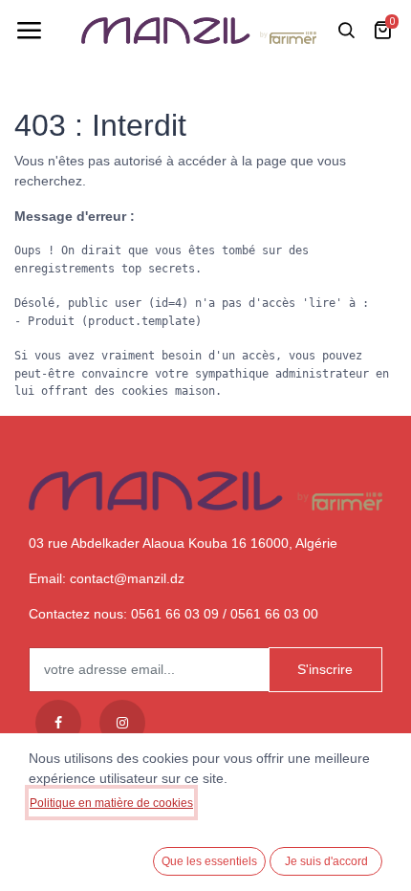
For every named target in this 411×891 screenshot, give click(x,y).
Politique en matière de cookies (111, 803)
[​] (58, 723)
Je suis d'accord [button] (326, 861)
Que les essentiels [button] (209, 861)
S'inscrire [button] (325, 669)
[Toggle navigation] (28, 30)
